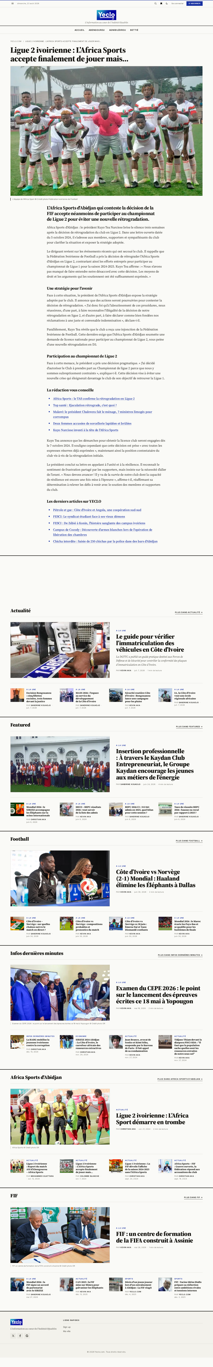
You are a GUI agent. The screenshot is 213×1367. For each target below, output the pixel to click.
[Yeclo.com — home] (106, 15)
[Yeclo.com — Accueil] (16, 1322)
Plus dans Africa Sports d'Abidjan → (180, 1079)
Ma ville (67, 1331)
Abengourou (97, 30)
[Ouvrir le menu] (12, 3)
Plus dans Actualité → (189, 612)
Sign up (67, 1327)
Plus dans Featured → (189, 726)
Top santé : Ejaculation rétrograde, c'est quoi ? (85, 405)
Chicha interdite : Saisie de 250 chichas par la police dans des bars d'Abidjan (105, 541)
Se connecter (178, 3)
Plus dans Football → (189, 841)
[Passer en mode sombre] (167, 3)
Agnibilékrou (117, 30)
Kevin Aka (125, 670)
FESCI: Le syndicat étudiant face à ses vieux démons (89, 516)
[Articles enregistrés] (161, 3)
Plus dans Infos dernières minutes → (180, 955)
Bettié (134, 30)
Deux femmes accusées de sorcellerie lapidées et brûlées (92, 423)
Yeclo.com (16, 41)
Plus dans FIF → (193, 1197)
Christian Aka (128, 1129)
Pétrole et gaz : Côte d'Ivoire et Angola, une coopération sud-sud (97, 510)
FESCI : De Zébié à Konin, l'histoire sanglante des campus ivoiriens (99, 523)
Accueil (79, 30)
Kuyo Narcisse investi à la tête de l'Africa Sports (85, 430)
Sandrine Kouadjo (130, 784)
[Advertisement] (106, 579)
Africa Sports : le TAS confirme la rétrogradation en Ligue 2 (94, 398)
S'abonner (194, 3)
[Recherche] (155, 3)
